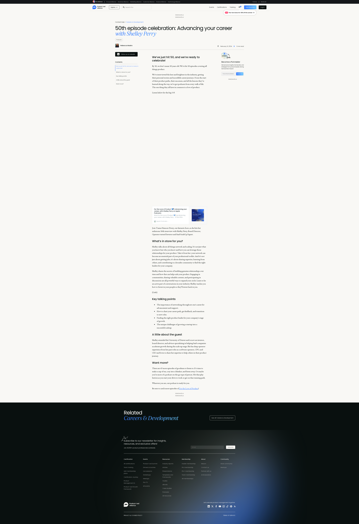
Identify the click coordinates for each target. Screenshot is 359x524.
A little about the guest (123, 80)
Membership (250, 7)
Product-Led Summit (150, 464)
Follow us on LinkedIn (128, 54)
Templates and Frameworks (167, 476)
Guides (164, 481)
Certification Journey (131, 477)
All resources (166, 496)
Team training (128, 467)
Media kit (263, 2)
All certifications (129, 464)
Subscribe (240, 74)
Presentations (167, 471)
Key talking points (121, 76)
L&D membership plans (130, 472)
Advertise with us (179, 15)
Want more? (120, 84)
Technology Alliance (174, 2)
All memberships (187, 479)
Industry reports (167, 464)
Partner (255, 2)
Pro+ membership (188, 471)
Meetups (146, 479)
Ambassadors (206, 475)
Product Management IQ (129, 482)
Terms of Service (229, 515)
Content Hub (120, 22)
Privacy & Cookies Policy (133, 515)
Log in (262, 7)
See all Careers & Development (222, 418)
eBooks (165, 485)
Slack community (226, 464)
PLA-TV (145, 482)
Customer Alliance (148, 2)
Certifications (222, 7)
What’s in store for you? (123, 72)
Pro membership (187, 467)
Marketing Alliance (135, 2)
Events (211, 7)
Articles (165, 467)
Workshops (147, 475)
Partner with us (206, 471)
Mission (203, 464)
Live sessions (147, 471)
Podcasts (119, 40)
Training (233, 7)
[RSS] (234, 506)
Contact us (205, 467)
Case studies (167, 488)
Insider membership (189, 464)
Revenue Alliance (123, 2)
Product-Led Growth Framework (131, 488)
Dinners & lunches (149, 467)
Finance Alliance (161, 2)
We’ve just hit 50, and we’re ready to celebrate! (127, 67)
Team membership (188, 475)
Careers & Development (135, 22)
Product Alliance (111, 2)
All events (146, 486)
